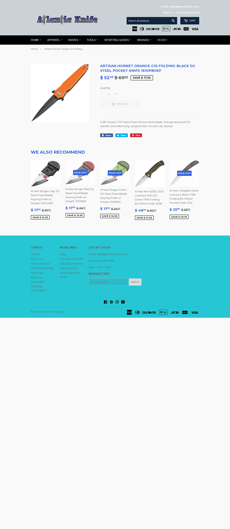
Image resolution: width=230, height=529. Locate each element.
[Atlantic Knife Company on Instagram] (117, 302)
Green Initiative (40, 263)
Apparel (53, 40)
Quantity (105, 87)
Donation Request (71, 258)
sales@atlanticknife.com (112, 254)
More (161, 40)
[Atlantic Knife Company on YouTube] (123, 302)
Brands (143, 40)
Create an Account (187, 12)
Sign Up (135, 282)
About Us (37, 258)
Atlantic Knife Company (51, 311)
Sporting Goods (117, 40)
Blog (63, 254)
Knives (73, 40)
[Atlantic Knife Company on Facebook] (105, 302)
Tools (91, 40)
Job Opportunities (71, 263)
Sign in (167, 12)
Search (35, 254)
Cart (192, 20)
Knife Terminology (42, 268)
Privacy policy (68, 268)
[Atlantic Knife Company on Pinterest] (111, 302)
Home (35, 40)
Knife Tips (37, 272)
